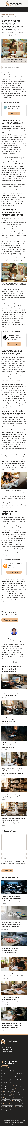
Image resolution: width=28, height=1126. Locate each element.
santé (19, 1074)
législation (7, 1086)
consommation (8, 1071)
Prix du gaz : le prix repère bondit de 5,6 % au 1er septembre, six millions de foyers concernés (11, 719)
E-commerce (8, 1089)
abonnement (8, 1107)
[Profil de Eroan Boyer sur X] (16, 662)
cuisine (19, 1107)
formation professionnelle (9, 17)
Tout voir (5, 1066)
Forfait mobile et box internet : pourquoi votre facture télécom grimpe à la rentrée (10, 999)
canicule (16, 1095)
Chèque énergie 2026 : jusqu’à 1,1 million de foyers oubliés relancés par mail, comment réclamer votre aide (13, 771)
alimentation (7, 1077)
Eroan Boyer (17, 641)
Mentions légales (6, 1052)
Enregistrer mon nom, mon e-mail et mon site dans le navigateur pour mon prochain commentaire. (14, 864)
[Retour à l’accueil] (14, 3)
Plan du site (4, 1056)
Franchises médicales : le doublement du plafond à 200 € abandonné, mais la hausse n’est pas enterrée (13, 821)
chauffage (17, 1101)
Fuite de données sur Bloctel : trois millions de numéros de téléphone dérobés (10, 745)
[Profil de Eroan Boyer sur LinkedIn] (13, 662)
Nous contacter (6, 1047)
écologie (7, 1101)
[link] (14, 110)
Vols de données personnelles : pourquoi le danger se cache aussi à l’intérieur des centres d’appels (12, 899)
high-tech (7, 1098)
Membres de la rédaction (8, 1049)
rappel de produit (16, 1104)
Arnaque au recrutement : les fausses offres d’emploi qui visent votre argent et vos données (11, 693)
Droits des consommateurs (12, 1083)
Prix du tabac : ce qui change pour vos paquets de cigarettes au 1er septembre (13, 796)
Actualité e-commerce (8, 14)
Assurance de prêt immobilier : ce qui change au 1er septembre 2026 (12, 975)
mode (16, 1092)
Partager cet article (11, 620)
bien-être (7, 1092)
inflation (17, 1086)
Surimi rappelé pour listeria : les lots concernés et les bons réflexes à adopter (10, 950)
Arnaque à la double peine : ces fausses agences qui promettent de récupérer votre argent (11, 1025)
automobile (18, 1098)
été (5, 1104)
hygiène (7, 1110)
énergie (6, 1095)
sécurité (17, 1077)
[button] (26, 9)
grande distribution (18, 1080)
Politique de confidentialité (9, 1054)
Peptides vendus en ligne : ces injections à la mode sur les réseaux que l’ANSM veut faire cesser (12, 924)
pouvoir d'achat (8, 1074)
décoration (19, 1089)
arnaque (6, 1080)
